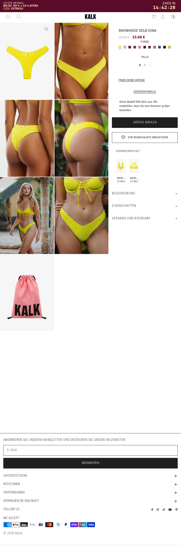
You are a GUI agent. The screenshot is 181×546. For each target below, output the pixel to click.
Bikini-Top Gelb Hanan (122, 178)
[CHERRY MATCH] (129, 47)
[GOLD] (169, 47)
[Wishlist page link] (152, 17)
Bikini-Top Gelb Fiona (135, 178)
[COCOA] (144, 47)
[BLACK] (164, 47)
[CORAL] (139, 47)
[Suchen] (17, 16)
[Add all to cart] (121, 160)
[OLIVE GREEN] (134, 47)
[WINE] (149, 47)
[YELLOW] (119, 47)
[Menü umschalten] (8, 16)
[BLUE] (159, 47)
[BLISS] (124, 47)
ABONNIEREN (90, 463)
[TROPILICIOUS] (154, 47)
